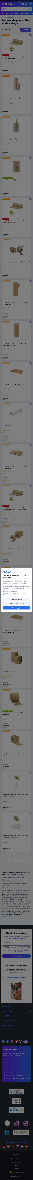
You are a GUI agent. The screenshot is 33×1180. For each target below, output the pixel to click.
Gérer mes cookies (16, 599)
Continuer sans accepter (16, 604)
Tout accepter (16, 608)
